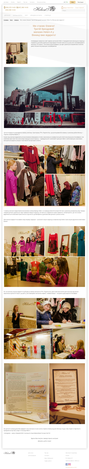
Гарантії (19, 2)
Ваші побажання (49, 458)
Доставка (6, 2)
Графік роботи (48, 461)
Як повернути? (69, 458)
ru (67, 2)
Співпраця (48, 15)
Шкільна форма (17, 15)
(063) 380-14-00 (10, 10)
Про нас (25, 2)
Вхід (73, 2)
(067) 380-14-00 (23, 7)
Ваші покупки (68, 8)
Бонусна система (41, 2)
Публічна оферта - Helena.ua (72, 460)
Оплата (12, 2)
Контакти (32, 2)
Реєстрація (80, 2)
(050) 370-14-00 (10, 7)
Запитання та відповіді (71, 453)
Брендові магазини (36, 15)
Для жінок (7, 15)
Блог (26, 15)
